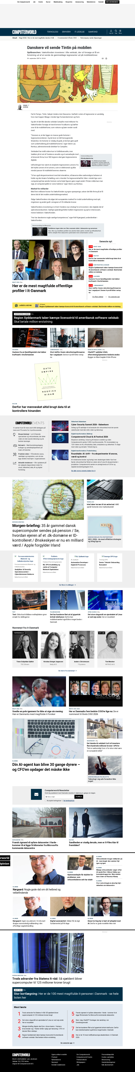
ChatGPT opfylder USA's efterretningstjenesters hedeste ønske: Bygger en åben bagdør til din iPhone (78, 303)
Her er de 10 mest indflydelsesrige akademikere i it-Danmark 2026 (97, 1036)
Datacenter (16, 840)
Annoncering (79, 2)
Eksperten (69, 2)
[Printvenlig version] (106, 58)
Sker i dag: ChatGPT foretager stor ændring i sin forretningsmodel (92, 1021)
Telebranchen (55, 612)
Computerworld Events (84, 1057)
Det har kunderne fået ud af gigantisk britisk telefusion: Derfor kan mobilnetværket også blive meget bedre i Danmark (97, 1029)
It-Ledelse (79, 31)
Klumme (15, 761)
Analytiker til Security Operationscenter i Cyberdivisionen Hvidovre (24, 572)
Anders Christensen (81, 662)
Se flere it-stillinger (66, 585)
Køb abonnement (112, 2)
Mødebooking (58, 2)
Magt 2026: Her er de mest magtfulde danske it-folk (36, 38)
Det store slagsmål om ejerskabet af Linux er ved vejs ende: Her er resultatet (43, 1021)
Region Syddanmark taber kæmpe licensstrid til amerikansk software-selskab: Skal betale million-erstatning (105, 270)
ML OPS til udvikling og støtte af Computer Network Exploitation (51, 567)
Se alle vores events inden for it (83, 471)
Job (34, 2)
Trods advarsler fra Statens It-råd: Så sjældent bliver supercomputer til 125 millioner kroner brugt (40, 1014)
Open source (92, 612)
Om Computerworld (23, 2)
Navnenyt (54, 1062)
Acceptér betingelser (54, 801)
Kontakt (101, 2)
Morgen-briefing (18, 522)
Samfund (93, 31)
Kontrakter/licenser (101, 265)
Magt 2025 (18, 990)
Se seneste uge (67, 1043)
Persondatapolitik (108, 1054)
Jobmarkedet (98, 285)
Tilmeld (79, 796)
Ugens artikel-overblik (59, 1054)
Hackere (97, 276)
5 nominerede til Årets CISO (67, 38)
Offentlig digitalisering (87, 158)
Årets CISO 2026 (74, 709)
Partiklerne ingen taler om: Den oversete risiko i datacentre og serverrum (72, 228)
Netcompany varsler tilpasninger (91, 38)
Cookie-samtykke (108, 1057)
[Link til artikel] (48, 260)
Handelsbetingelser (108, 1062)
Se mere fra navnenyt (66, 671)
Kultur (96, 256)
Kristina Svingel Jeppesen (53, 662)
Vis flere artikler (97, 297)
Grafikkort (91, 741)
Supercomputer (17, 975)
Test (13, 612)
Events (41, 2)
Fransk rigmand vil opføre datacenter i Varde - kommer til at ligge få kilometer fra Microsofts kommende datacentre (96, 1014)
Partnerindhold (81, 1060)
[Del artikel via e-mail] (103, 58)
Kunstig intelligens (95, 349)
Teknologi (52, 31)
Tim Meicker (110, 662)
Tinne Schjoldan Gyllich (25, 662)
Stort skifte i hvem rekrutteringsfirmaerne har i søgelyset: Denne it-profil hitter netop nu (105, 290)
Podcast (54, 1057)
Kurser (48, 2)
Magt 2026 (15, 282)
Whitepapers (80, 1062)
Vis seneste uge (114, 297)
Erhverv (66, 31)
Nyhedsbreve (91, 2)
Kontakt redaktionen (58, 1065)
